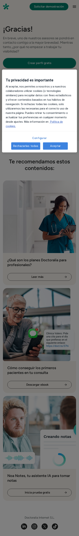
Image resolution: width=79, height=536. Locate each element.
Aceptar (55, 146)
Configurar (39, 138)
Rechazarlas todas (25, 146)
